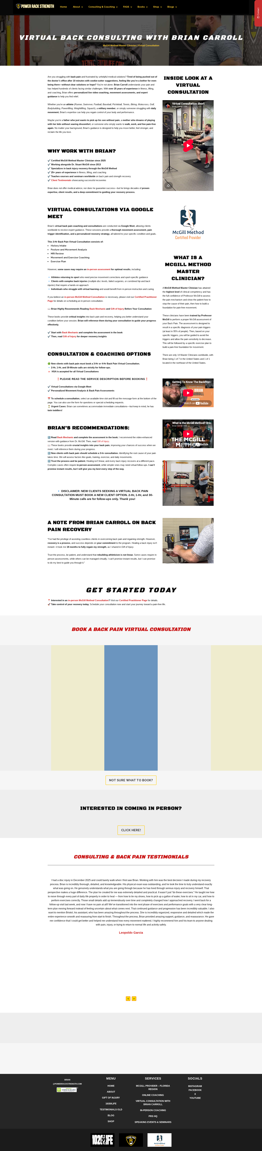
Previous (128, 998)
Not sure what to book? (131, 780)
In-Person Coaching (153, 1110)
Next (134, 998)
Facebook (195, 1090)
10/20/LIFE (111, 1103)
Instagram (195, 1086)
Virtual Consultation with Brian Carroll (153, 1103)
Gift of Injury (117, 308)
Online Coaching (153, 1095)
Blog (111, 1115)
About (111, 1091)
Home (110, 1086)
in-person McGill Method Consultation (88, 600)
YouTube (195, 1098)
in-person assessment (98, 269)
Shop (111, 1121)
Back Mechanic (97, 308)
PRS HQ (153, 1116)
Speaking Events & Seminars (153, 1122)
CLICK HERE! (131, 830)
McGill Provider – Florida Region (153, 1087)
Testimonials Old (111, 1109)
